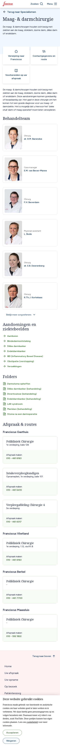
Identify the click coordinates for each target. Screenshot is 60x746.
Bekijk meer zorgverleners (18, 314)
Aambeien (12, 336)
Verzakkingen (14, 366)
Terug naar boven (41, 656)
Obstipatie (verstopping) (20, 361)
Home (8, 666)
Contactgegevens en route (44, 58)
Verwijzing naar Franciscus (16, 58)
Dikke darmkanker (16, 346)
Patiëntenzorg (12, 693)
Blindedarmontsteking (19, 341)
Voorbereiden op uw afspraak (16, 77)
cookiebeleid (32, 722)
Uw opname (11, 679)
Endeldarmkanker (16, 351)
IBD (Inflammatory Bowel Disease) (25, 356)
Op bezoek (10, 686)
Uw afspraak (11, 673)
